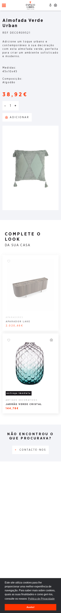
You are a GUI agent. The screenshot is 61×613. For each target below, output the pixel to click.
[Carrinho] (55, 5)
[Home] (30, 5)
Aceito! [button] (30, 607)
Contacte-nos (30, 450)
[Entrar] (50, 5)
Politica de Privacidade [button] (41, 598)
